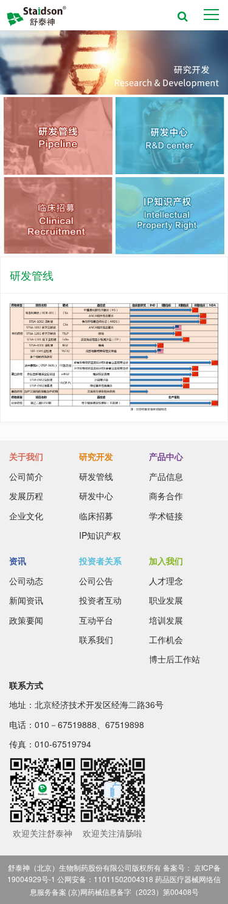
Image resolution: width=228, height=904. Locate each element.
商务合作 (166, 496)
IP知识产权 (100, 535)
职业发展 (166, 600)
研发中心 (96, 496)
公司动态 (26, 581)
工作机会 (166, 639)
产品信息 (166, 476)
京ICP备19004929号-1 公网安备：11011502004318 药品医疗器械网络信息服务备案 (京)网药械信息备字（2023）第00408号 (114, 879)
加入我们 (166, 561)
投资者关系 (100, 561)
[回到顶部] (212, 888)
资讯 (17, 561)
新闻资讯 (26, 600)
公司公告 (96, 581)
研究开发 (96, 456)
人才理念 (166, 581)
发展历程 (26, 496)
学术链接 (166, 516)
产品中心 (166, 456)
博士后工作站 (174, 659)
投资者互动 (100, 600)
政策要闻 (26, 620)
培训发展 (166, 620)
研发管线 (96, 476)
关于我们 (26, 456)
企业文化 (26, 516)
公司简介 (26, 476)
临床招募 (96, 516)
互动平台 (96, 620)
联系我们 (96, 639)
